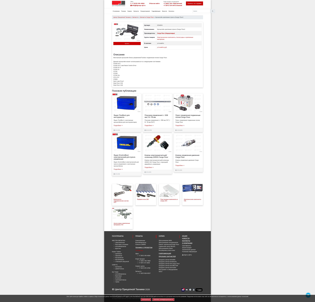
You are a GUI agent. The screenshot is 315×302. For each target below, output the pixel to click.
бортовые (118, 276)
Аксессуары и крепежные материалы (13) (122, 223)
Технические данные (189, 249)
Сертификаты (186, 245)
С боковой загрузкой (122, 261)
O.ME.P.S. (115, 265)
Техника (123, 11)
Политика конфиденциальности (163, 299)
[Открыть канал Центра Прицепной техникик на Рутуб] (183, 290)
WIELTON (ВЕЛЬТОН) (118, 240)
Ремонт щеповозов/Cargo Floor (169, 244)
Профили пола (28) (143, 199)
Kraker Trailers (116, 251)
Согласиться (146, 299)
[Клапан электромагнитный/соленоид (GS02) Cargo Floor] (157, 143)
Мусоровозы (119, 257)
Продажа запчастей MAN (167, 259)
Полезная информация (189, 251)
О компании (116, 11)
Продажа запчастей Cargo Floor (169, 263)
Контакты (171, 11)
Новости (164, 11)
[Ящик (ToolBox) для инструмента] (126, 103)
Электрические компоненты (166, 37)
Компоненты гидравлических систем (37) (121, 201)
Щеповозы (118, 253)
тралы (117, 282)
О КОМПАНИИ (187, 243)
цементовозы (119, 268)
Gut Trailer (115, 272)
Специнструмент (145, 11)
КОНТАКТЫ (186, 241)
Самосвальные (120, 242)
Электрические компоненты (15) (192, 200)
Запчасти (136, 11)
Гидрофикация (156, 11)
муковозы (118, 267)
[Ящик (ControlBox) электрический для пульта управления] (126, 143)
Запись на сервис (194, 3)
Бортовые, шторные (121, 244)
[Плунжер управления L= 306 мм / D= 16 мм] (157, 103)
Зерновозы (118, 255)
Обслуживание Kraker (166, 248)
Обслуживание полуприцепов (168, 242)
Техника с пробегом (143, 247)
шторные (118, 278)
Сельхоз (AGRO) (140, 244)
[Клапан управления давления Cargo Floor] (188, 143)
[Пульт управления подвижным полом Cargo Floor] (188, 103)
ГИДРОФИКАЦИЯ (165, 253)
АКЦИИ (184, 236)
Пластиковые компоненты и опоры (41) (169, 200)
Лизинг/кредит (187, 247)
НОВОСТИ (185, 238)
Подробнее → (118, 125)
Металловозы (119, 259)
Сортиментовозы (120, 280)
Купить (127, 43)
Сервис (129, 11)
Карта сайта (187, 255)
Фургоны (118, 248)
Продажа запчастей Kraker (167, 267)
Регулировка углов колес (167, 250)
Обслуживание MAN (165, 240)
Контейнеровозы (120, 246)
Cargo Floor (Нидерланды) (166, 33)
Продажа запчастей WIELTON (168, 265)
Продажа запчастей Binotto (168, 261)
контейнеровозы (120, 274)
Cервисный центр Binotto (167, 246)
